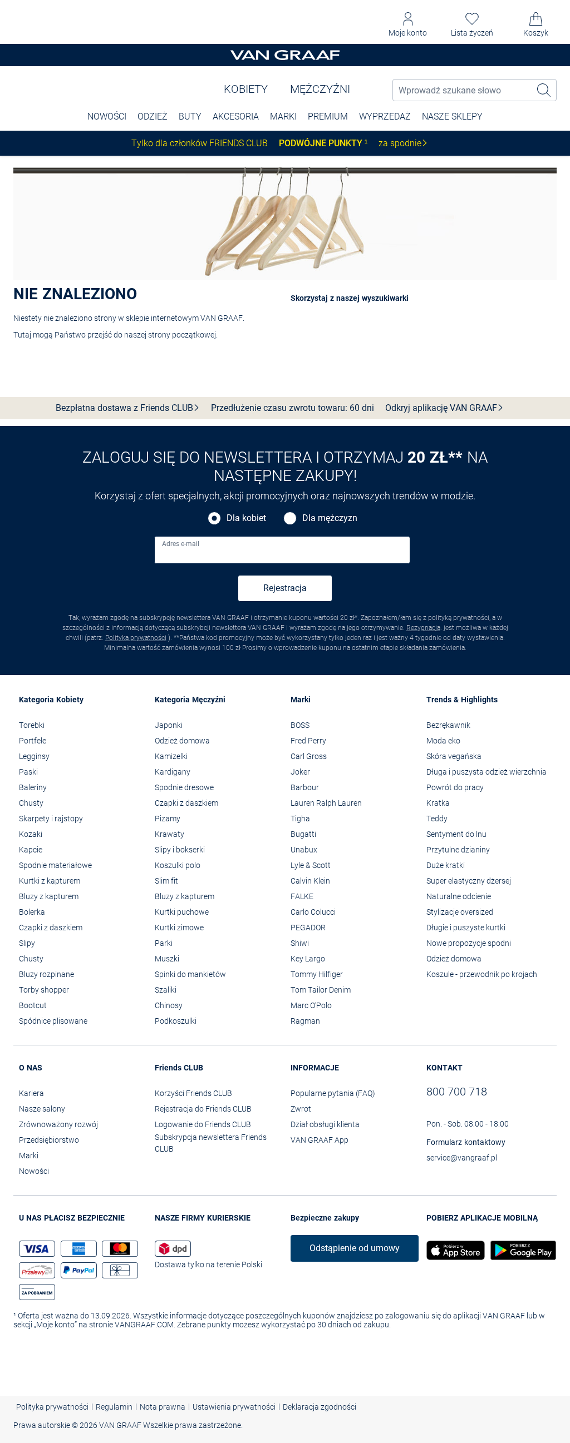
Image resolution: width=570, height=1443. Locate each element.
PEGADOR (308, 927)
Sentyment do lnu (456, 834)
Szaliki (165, 989)
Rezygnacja (423, 628)
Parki (164, 943)
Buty (190, 116)
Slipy (27, 943)
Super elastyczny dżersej (468, 880)
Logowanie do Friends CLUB (203, 1124)
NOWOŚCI (106, 116)
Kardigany (172, 771)
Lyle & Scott (311, 865)
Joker (300, 771)
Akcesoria (236, 116)
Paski (28, 771)
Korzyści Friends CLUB (193, 1093)
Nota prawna (162, 1406)
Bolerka (32, 912)
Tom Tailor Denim (321, 989)
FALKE (302, 896)
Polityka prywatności (135, 638)
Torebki (32, 725)
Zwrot (301, 1108)
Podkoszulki (175, 1020)
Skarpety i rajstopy (51, 818)
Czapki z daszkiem (50, 927)
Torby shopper (44, 989)
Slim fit (166, 880)
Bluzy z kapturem (48, 896)
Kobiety (246, 89)
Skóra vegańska (453, 756)
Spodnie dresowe (184, 787)
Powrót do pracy (455, 787)
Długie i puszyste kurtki (465, 927)
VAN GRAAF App (319, 1139)
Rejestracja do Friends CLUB (203, 1108)
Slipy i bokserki (180, 849)
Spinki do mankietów (190, 974)
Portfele (32, 740)
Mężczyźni (320, 89)
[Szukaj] (544, 90)
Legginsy (34, 756)
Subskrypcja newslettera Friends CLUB (211, 1143)
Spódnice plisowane (53, 1020)
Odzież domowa (182, 740)
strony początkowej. (183, 334)
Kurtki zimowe (179, 927)
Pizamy (167, 818)
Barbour (305, 787)
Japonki (169, 725)
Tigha (300, 818)
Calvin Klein (310, 880)
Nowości (34, 1171)
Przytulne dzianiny (458, 849)
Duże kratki (445, 865)
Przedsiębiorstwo (49, 1139)
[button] (408, 24)
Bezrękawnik (448, 725)
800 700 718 (456, 1091)
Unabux (304, 849)
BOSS (300, 725)
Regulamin (114, 1406)
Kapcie (30, 849)
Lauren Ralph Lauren (326, 803)
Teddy (437, 818)
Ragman (305, 1020)
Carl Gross (309, 756)
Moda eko (443, 740)
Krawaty (169, 834)
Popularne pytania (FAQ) (333, 1093)
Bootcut (33, 1005)
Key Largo (308, 958)
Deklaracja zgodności (319, 1406)
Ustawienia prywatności (234, 1406)
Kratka (438, 803)
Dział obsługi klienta (325, 1124)
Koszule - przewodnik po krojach (481, 974)
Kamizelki (171, 756)
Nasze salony (42, 1108)
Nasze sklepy (452, 116)
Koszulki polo (177, 865)
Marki (283, 116)
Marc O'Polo (311, 1005)
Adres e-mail (180, 544)
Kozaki (30, 834)
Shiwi (300, 943)
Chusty (31, 803)
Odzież (152, 116)
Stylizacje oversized (459, 912)
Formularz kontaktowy (465, 1142)
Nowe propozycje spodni (468, 943)
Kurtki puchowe (182, 912)
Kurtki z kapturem (49, 880)
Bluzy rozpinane (46, 974)
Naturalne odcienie (458, 896)
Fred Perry (308, 740)
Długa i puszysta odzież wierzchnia (486, 771)
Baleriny (33, 787)
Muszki (167, 958)
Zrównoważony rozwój (58, 1124)
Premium (328, 116)
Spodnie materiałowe (55, 865)
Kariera (31, 1093)
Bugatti (303, 834)
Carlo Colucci (313, 912)
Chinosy (169, 1005)
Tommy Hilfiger (317, 974)
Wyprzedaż (385, 116)
